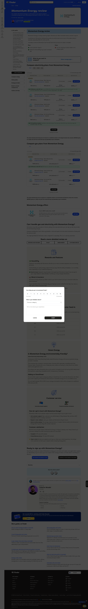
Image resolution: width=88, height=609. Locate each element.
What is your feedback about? (33, 299)
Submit (53, 317)
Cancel (35, 317)
